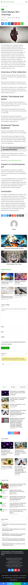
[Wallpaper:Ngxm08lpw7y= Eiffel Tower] (7, 277)
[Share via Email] (20, 216)
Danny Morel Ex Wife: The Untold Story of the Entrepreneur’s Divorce (18, 511)
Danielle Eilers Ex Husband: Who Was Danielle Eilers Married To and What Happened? (18, 498)
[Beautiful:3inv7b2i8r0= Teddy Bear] (21, 276)
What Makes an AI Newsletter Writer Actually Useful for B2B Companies (17, 393)
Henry (4, 17)
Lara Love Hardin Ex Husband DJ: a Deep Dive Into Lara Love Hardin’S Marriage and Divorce (18, 505)
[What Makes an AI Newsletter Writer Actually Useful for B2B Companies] (5, 393)
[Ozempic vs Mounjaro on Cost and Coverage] (5, 406)
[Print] (23, 216)
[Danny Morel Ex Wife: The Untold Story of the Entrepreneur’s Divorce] (5, 511)
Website (3, 336)
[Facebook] (2, 216)
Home (3, 6)
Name (2, 326)
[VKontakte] (18, 216)
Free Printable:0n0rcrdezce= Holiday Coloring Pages (7, 296)
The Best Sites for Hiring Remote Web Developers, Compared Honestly (18, 399)
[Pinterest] (13, 216)
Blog (7, 6)
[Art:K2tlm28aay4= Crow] (21, 290)
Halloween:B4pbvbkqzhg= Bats (13, 160)
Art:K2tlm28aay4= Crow (20, 295)
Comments (22, 387)
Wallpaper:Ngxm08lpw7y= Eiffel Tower (7, 282)
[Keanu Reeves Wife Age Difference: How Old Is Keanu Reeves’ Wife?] (5, 492)
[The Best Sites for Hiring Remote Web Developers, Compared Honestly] (5, 399)
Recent (4, 387)
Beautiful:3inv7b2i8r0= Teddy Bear (20, 282)
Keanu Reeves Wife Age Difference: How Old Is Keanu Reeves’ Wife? (17, 492)
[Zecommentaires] (8, 2)
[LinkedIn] (7, 216)
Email (2, 331)
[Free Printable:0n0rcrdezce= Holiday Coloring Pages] (7, 290)
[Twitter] (5, 216)
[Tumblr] (10, 216)
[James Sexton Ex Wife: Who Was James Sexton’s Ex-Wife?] (5, 486)
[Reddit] (15, 216)
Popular (13, 387)
